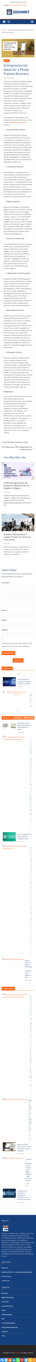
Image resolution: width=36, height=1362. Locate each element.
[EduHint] (4, 21)
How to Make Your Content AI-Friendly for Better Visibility (23, 681)
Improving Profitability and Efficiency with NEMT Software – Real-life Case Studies (29, 1169)
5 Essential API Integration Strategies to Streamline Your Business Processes (23, 1195)
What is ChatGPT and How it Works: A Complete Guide (24, 836)
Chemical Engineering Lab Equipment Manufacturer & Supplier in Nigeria (16, 486)
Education (5, 1302)
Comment (6, 583)
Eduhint (17, 1353)
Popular (8, 718)
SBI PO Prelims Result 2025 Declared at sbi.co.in (18, 6)
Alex (13, 78)
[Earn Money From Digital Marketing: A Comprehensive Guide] (9, 725)
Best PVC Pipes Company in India (16, 442)
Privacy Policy (6, 1276)
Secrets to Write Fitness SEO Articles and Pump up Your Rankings (24, 1147)
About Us (5, 1268)
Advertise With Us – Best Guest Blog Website (17, 1272)
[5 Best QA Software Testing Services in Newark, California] (16, 854)
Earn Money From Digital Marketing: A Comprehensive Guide (24, 726)
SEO (3, 1319)
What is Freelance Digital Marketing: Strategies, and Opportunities (28, 968)
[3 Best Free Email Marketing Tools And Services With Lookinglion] (16, 1045)
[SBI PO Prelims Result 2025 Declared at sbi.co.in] (16, 693)
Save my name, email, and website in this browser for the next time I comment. (17, 644)
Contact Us (5, 1281)
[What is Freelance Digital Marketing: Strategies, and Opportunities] (13, 965)
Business (6, 60)
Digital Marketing (7, 1297)
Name (5, 610)
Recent (19, 718)
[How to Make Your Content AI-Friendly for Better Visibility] (9, 681)
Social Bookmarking (8, 1323)
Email (4, 620)
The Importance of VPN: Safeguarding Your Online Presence (17, 448)
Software (5, 1332)
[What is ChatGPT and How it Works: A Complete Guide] (9, 836)
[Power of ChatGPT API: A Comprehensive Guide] (15, 1119)
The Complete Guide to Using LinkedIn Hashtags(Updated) (31, 776)
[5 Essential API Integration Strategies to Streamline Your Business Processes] (9, 1196)
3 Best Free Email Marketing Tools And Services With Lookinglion (31, 1038)
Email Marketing (7, 1306)
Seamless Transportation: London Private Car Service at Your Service (17, 537)
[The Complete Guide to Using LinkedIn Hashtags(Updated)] (16, 745)
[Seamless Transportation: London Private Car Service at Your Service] (18, 515)
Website (5, 630)
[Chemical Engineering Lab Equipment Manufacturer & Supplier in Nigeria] (18, 463)
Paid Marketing (7, 1314)
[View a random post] (32, 21)
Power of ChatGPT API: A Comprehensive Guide (30, 1115)
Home (4, 30)
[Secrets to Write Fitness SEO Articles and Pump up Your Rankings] (9, 1149)
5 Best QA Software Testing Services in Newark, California (31, 892)
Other (4, 1310)
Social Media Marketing (10, 1327)
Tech (3, 1336)
